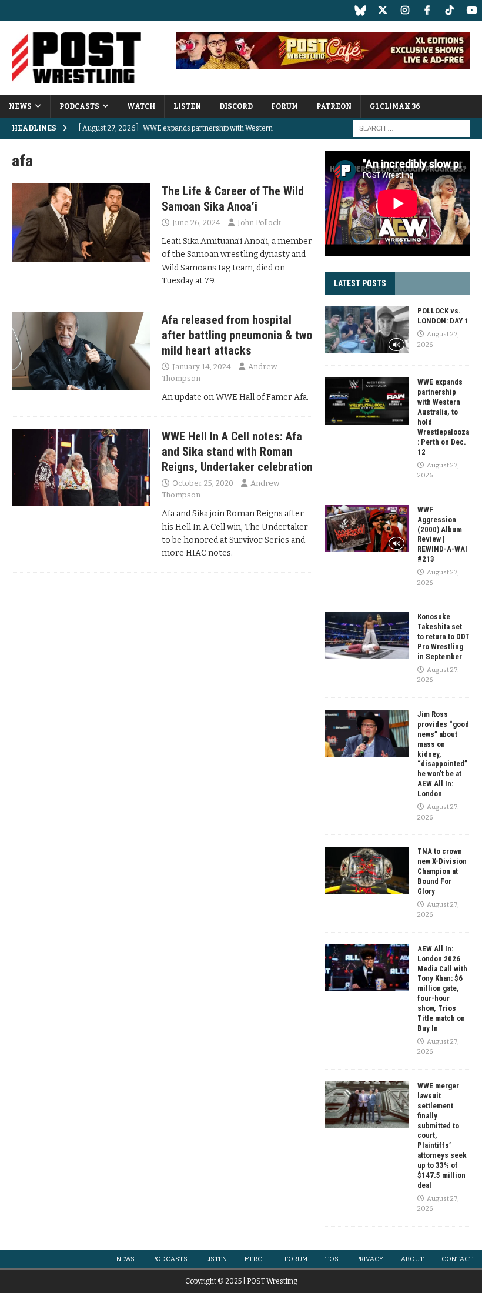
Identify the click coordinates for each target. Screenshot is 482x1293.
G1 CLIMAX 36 (395, 106)
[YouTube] (471, 10)
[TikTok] (449, 10)
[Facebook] (427, 10)
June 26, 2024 (196, 222)
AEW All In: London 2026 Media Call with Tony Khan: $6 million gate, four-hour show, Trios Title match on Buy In (442, 988)
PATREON (334, 106)
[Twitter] (382, 10)
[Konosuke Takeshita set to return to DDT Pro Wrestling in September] (367, 635)
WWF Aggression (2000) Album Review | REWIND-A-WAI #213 (442, 534)
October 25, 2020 (202, 483)
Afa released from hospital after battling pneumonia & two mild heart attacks (237, 335)
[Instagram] (404, 10)
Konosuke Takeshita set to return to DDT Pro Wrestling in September (443, 636)
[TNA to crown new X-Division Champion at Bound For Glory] (367, 870)
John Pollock (259, 222)
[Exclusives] (81, 222)
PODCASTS (79, 106)
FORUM (284, 106)
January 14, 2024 (201, 366)
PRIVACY (369, 1259)
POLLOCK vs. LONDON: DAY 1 (442, 315)
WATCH (141, 106)
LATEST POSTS (360, 283)
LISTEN (187, 106)
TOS (332, 1259)
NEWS (20, 106)
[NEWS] (81, 351)
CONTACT (457, 1259)
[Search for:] (411, 128)
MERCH (256, 1259)
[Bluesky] (360, 10)
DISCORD (236, 106)
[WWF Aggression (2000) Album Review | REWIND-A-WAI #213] (367, 528)
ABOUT (412, 1259)
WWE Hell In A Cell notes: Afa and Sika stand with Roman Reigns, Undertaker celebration (237, 451)
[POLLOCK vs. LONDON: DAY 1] (367, 329)
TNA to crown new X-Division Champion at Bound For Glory (442, 871)
